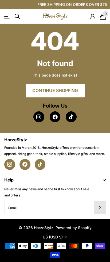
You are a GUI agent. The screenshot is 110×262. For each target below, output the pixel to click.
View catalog (7, 16)
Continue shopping (55, 90)
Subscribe (100, 207)
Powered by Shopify (74, 227)
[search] (17, 16)
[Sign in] (92, 16)
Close (55, 180)
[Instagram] (38, 116)
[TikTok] (71, 116)
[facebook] (55, 116)
